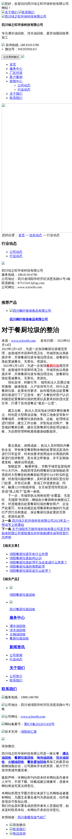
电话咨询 (19, 833)
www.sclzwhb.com (23, 340)
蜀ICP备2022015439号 (39, 724)
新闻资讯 (17, 647)
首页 (13, 64)
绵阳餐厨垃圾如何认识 (26, 558)
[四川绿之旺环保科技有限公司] (24, 16)
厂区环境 (16, 73)
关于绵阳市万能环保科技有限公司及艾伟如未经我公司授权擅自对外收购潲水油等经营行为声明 (36, 533)
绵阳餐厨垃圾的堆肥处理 (27, 566)
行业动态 (24, 89)
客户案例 (16, 77)
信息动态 (35, 235)
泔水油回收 (18, 630)
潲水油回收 (18, 626)
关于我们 (11, 12)
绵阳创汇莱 (29, 731)
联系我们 (28, 12)
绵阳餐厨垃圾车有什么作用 (29, 554)
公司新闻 (16, 655)
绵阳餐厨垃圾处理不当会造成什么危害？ (38, 562)
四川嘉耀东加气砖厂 (32, 817)
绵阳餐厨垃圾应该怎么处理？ (30, 570)
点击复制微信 (11, 56)
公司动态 (24, 85)
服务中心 (16, 68)
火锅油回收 (18, 634)
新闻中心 (16, 81)
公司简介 (16, 676)
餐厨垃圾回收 (19, 638)
